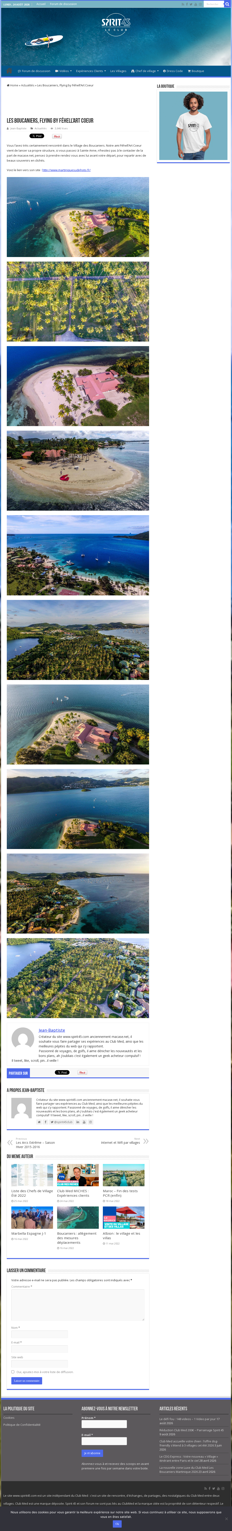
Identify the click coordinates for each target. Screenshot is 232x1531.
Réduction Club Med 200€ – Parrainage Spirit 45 (192, 1430)
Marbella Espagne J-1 (28, 1233)
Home (14, 85)
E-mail (16, 1342)
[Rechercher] (227, 4)
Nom (15, 1328)
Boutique (198, 71)
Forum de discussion (63, 4)
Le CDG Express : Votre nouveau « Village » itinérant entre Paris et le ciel (189, 1458)
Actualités (27, 85)
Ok (117, 1524)
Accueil (41, 4)
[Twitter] (191, 4)
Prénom (89, 1418)
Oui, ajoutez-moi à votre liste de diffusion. (45, 1372)
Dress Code (175, 71)
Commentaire (21, 1286)
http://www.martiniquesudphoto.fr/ (66, 170)
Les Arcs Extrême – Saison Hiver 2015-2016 (35, 1143)
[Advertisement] (116, 51)
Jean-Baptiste (18, 128)
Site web (17, 1357)
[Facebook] (187, 4)
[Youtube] (196, 4)
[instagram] (200, 4)
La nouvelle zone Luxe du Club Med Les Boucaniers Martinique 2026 (187, 1470)
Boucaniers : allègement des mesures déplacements (77, 1238)
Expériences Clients (89, 71)
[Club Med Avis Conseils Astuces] (116, 23)
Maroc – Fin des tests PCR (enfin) (120, 1193)
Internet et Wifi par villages (120, 1141)
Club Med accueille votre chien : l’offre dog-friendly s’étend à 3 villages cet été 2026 (189, 1443)
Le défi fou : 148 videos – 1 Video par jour (188, 1419)
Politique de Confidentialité (22, 1425)
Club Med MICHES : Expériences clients (73, 1193)
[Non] (226, 1518)
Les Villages (118, 71)
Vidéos (64, 71)
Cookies (8, 1418)
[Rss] (183, 4)
